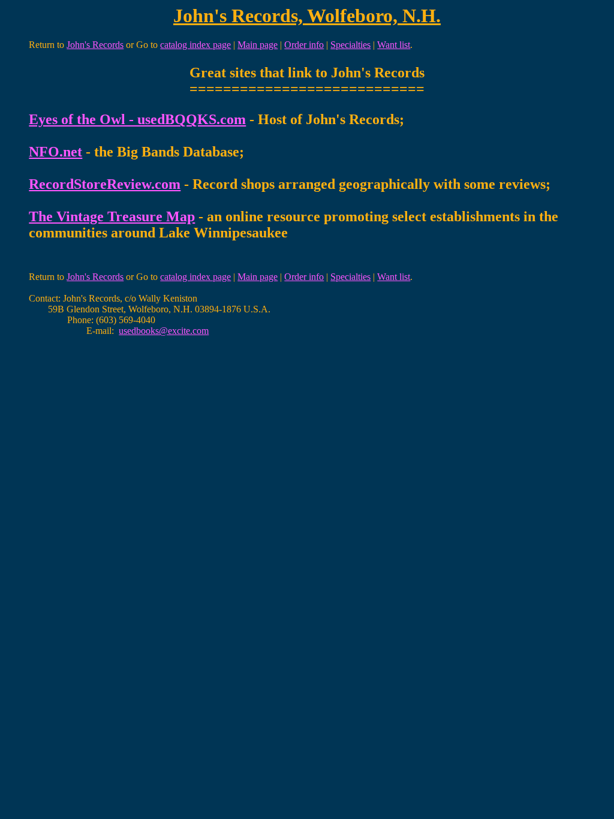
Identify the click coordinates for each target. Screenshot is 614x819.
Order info (304, 45)
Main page (257, 45)
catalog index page (195, 45)
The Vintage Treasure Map (112, 216)
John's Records (95, 45)
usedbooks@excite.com (164, 331)
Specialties (350, 45)
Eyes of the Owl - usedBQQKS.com (137, 119)
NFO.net (55, 151)
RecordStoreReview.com (104, 184)
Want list (393, 45)
